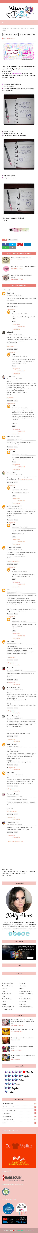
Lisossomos (23, 69)
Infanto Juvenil (6, 994)
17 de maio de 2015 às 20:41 (14, 508)
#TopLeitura (19, 1113)
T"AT (4, 38)
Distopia (4, 988)
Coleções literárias (14, 547)
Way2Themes (20, 1230)
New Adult (22, 1004)
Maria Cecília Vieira (14, 506)
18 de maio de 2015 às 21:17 (19, 621)
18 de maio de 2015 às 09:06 (20, 489)
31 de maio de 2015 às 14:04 (14, 775)
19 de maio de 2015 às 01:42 (14, 643)
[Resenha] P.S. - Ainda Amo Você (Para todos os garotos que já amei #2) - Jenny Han (22, 1021)
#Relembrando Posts (19, 1110)
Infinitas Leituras (13, 437)
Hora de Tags (15, 28)
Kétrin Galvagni (13, 716)
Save (20, 245)
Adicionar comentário (15, 841)
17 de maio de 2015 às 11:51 (14, 295)
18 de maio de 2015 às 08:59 (19, 314)
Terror (21, 996)
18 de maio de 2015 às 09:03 (19, 454)
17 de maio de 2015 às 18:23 (19, 356)
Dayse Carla (11, 668)
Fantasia (4, 991)
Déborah (10, 332)
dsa (8, 590)
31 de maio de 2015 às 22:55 (14, 796)
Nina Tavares (12, 744)
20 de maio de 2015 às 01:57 (15, 670)
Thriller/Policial (6, 999)
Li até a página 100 (19, 1119)
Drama (21, 988)
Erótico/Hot (23, 1001)
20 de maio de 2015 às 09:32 (15, 690)
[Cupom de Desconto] (19, 1167)
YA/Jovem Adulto (7, 1009)
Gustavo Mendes (13, 687)
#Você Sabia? (19, 1116)
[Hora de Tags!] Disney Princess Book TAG (23, 266)
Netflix (19, 1123)
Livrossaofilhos (12, 822)
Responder (10, 306)
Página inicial (6, 28)
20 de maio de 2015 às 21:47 (14, 718)
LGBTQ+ (4, 1004)
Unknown (10, 293)
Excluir (15, 306)
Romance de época (25, 1007)
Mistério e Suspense (25, 994)
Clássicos (22, 986)
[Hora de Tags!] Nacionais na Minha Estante (21, 276)
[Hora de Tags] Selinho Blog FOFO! (21, 257)
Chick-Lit (4, 1001)
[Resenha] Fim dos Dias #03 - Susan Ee (22, 1029)
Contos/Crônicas (7, 986)
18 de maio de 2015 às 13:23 (14, 592)
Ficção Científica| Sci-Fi (26, 991)
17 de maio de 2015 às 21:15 (14, 549)
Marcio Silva (11, 472)
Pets (3, 996)
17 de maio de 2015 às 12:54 (14, 439)
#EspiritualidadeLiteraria (19, 1107)
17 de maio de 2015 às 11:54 (14, 379)
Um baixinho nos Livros (25, 479)
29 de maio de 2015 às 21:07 (14, 746)
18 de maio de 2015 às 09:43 (19, 571)
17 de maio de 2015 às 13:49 (14, 475)
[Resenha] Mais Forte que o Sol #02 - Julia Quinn (23, 1056)
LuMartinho (11, 377)
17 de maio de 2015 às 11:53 (14, 334)
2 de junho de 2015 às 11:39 (14, 824)
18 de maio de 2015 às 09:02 (19, 408)
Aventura (22, 983)
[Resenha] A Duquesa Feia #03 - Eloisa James (22, 1047)
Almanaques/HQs (7, 983)
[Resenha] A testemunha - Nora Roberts (22, 1038)
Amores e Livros (13, 794)
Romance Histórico (8, 1007)
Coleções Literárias (13, 561)
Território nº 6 (11, 657)
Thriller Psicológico (25, 999)
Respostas (11, 309)
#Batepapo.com (19, 1104)
